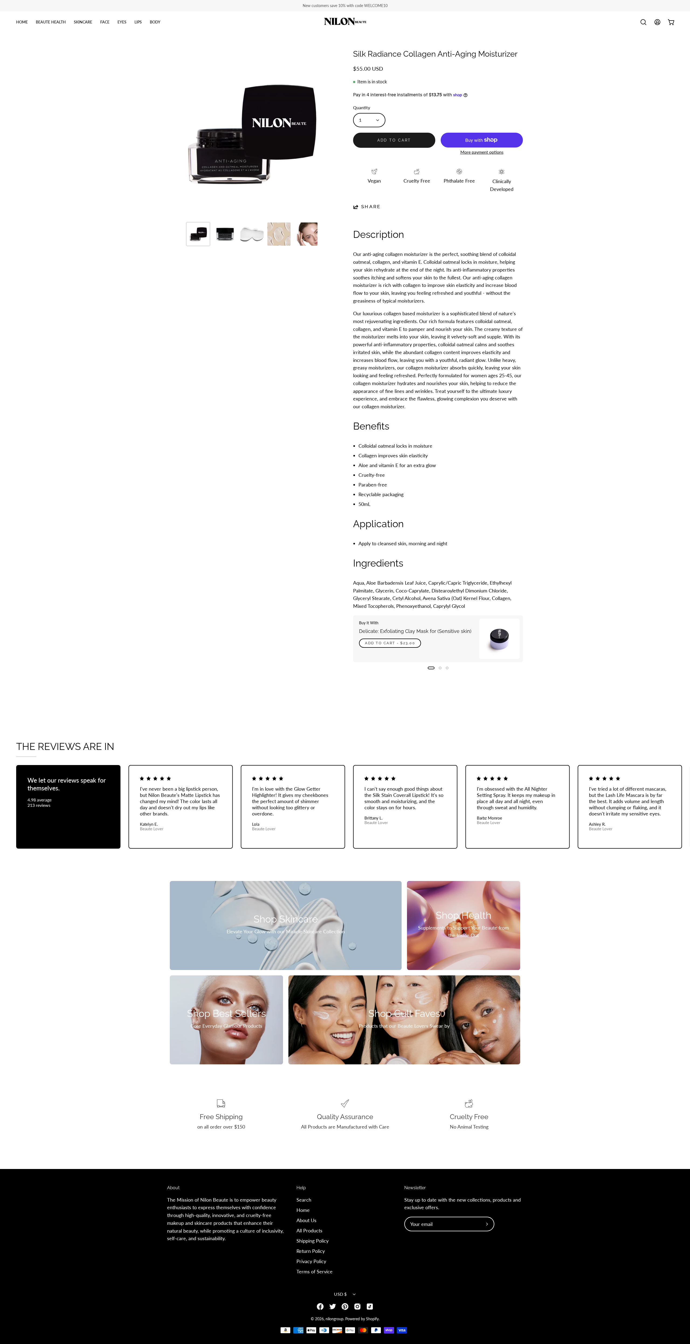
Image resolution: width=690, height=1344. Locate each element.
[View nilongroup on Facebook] (320, 1306)
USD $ (340, 1294)
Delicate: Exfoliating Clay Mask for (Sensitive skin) (415, 631)
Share (371, 206)
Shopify (372, 1318)
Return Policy (310, 1251)
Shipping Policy (312, 1240)
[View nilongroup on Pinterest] (345, 1306)
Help (301, 1187)
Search (303, 1200)
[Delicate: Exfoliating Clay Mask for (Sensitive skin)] (499, 639)
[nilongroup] (345, 22)
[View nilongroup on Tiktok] (370, 1306)
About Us (306, 1220)
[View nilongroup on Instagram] (357, 1306)
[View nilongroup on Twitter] (333, 1306)
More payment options (481, 152)
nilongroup (334, 1318)
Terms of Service (314, 1271)
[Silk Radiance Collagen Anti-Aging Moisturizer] (198, 234)
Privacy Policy (311, 1261)
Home (303, 1210)
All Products (309, 1230)
